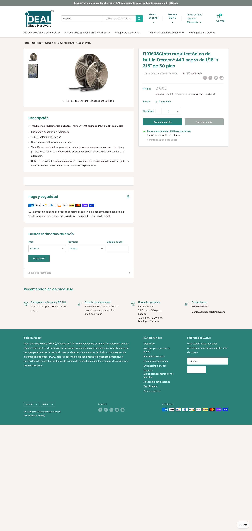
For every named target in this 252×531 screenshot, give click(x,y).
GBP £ (45, 404)
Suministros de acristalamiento (164, 32)
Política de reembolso (39, 272)
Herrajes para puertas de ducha (157, 350)
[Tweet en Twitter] (216, 78)
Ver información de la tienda (162, 139)
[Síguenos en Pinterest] (111, 410)
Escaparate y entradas (127, 32)
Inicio (26, 42)
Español (29, 404)
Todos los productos (41, 42)
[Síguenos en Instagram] (106, 410)
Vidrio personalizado (200, 32)
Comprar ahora (204, 122)
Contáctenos (150, 386)
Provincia (73, 241)
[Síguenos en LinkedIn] (122, 410)
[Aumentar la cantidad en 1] (177, 111)
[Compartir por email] (221, 78)
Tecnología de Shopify (34, 415)
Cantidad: (148, 111)
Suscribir (197, 369)
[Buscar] (139, 18)
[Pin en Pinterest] (210, 78)
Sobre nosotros (152, 391)
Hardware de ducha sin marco (40, 32)
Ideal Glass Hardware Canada (160, 73)
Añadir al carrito (162, 122)
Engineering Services (155, 365)
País (30, 241)
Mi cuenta (193, 22)
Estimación (39, 258)
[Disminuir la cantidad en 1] (159, 111)
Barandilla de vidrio (154, 356)
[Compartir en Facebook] (205, 78)
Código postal (115, 241)
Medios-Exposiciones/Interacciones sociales (159, 373)
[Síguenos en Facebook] (100, 410)
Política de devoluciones (157, 381)
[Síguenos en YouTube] (117, 410)
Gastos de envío (185, 94)
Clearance (149, 343)
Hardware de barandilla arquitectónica (86, 32)
